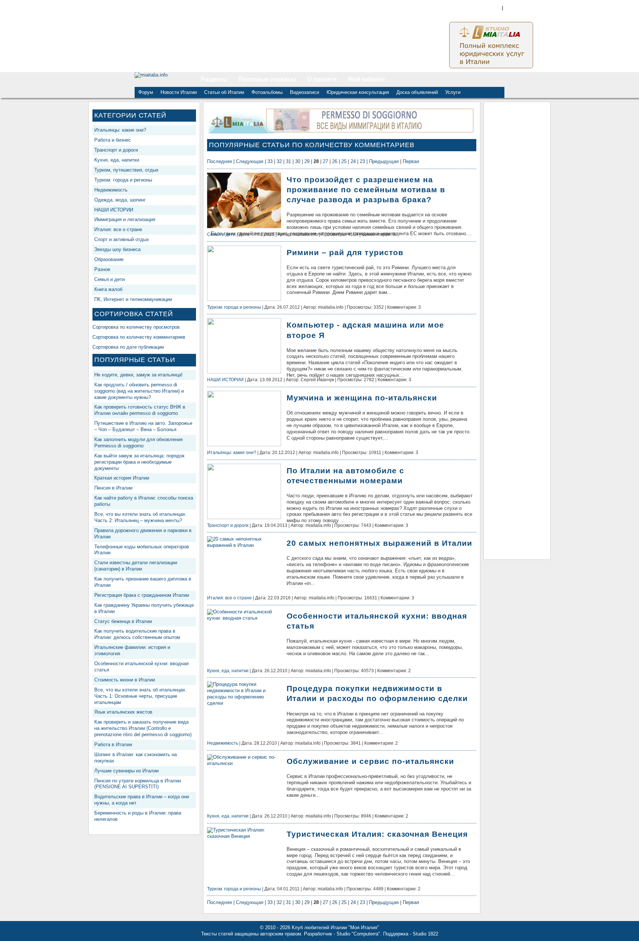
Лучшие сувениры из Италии (126, 771)
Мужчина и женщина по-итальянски (362, 397)
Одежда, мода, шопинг (120, 200)
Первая (411, 161)
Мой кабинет (366, 79)
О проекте (322, 79)
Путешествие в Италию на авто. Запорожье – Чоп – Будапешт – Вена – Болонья (143, 426)
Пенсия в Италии (113, 488)
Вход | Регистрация (539, 7)
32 (279, 161)
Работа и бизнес (112, 140)
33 (270, 161)
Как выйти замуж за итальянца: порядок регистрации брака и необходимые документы (139, 462)
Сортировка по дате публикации (128, 347)
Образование (109, 259)
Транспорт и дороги (116, 150)
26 (334, 161)
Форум (145, 92)
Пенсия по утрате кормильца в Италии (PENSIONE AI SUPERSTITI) (137, 784)
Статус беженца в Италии (123, 621)
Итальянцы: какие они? (120, 130)
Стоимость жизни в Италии (124, 680)
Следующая (249, 161)
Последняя (219, 161)
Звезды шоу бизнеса (117, 249)
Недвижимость (111, 190)
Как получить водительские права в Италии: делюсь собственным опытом (137, 634)
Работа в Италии (113, 744)
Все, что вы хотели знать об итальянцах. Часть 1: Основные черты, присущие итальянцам (140, 696)
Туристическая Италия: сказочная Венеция (377, 834)
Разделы (214, 79)
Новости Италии (178, 92)
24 (353, 161)
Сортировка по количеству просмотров (136, 327)
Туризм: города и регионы (123, 180)
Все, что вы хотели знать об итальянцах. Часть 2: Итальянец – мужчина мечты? (140, 517)
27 (325, 161)
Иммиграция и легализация (124, 219)
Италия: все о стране (118, 229)
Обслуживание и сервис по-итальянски (370, 761)
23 (362, 161)
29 (307, 161)
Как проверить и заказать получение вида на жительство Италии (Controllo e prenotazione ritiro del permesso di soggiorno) (143, 728)
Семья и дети (109, 279)
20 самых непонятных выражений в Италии (379, 543)
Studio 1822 (425, 934)
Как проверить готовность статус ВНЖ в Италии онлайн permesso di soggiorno (139, 410)
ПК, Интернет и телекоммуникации (133, 299)
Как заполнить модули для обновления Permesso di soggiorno (138, 443)
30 (297, 161)
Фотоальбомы (267, 92)
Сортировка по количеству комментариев (138, 337)
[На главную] (165, 79)
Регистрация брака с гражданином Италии (141, 595)
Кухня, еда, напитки (116, 160)
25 (343, 161)
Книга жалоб (108, 289)
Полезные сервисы (267, 79)
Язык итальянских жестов (123, 712)
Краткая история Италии (121, 478)
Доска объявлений (417, 92)
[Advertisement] (517, 217)
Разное (102, 269)
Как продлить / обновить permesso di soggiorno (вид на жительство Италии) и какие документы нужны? (139, 391)
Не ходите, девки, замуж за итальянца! (138, 375)
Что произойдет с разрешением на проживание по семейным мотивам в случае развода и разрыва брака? (366, 189)
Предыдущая (384, 161)
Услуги (452, 92)
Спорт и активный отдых (121, 239)
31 (288, 161)
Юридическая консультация (358, 92)
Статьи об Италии (224, 92)
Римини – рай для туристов (345, 252)
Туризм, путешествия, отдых (126, 170)
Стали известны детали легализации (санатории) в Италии (135, 566)
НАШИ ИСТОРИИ (113, 210)
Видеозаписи (304, 92)
